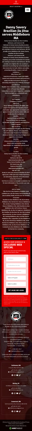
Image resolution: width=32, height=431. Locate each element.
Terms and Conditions (17, 423)
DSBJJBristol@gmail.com (17, 390)
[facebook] (12, 375)
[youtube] (17, 375)
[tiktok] (20, 375)
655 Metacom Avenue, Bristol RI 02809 (16, 385)
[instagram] (15, 375)
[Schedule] (16, 2)
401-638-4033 (17, 388)
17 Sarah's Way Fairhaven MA (16, 367)
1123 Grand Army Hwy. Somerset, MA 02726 (16, 404)
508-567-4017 (17, 406)
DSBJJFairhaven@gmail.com (17, 372)
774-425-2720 (17, 370)
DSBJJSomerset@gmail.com (17, 408)
